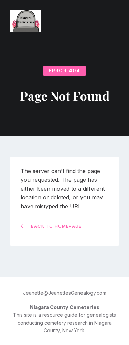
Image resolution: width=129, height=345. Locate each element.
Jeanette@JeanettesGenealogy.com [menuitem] (64, 293)
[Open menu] (117, 22)
